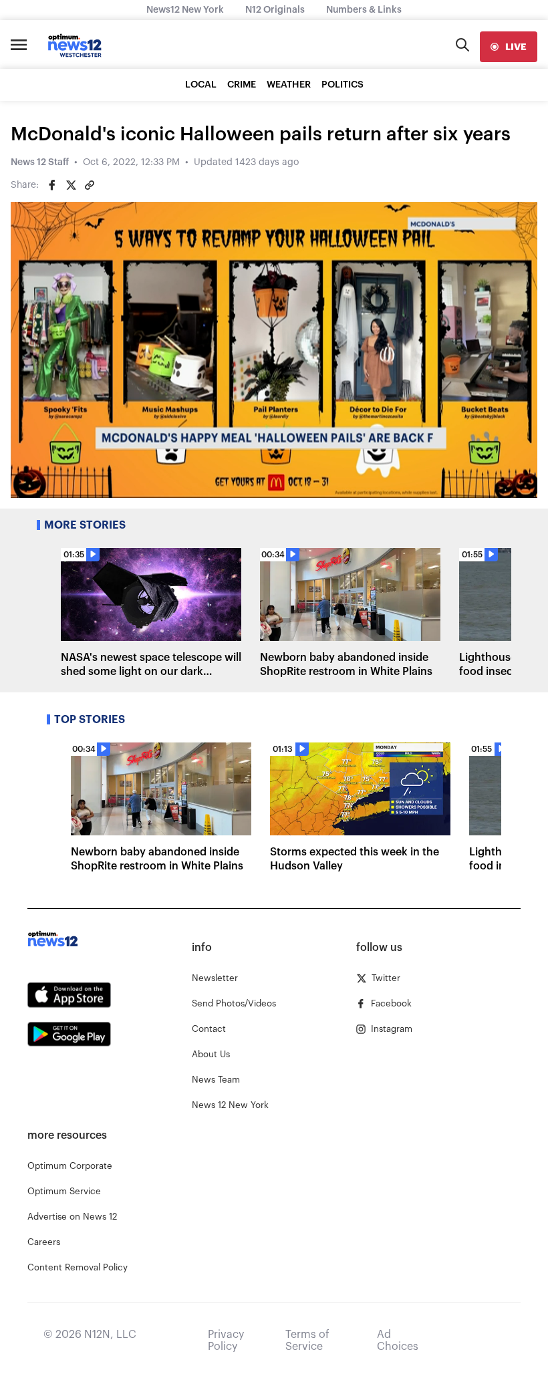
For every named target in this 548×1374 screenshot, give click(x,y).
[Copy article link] (89, 185)
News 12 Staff (40, 162)
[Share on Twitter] (70, 185)
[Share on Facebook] (52, 185)
